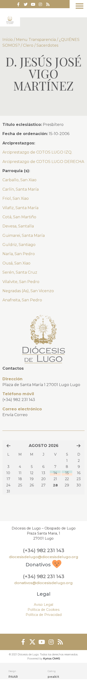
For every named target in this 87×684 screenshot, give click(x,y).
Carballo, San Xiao (19, 180)
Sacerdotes (47, 45)
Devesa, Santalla (18, 226)
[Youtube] (33, 4)
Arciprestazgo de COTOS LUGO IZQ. (37, 152)
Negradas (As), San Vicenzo (28, 291)
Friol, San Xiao (15, 198)
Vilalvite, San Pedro (20, 281)
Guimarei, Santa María (23, 235)
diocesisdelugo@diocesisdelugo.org (43, 557)
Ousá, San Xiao (16, 263)
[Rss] (48, 4)
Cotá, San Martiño (19, 217)
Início (7, 39)
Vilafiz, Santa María (20, 208)
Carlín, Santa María (20, 189)
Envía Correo (15, 415)
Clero (28, 45)
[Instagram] (51, 642)
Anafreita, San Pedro (22, 300)
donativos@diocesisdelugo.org (43, 583)
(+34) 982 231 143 (18, 399)
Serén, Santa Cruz (19, 272)
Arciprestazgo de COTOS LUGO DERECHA (43, 161)
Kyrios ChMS (51, 658)
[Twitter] (26, 4)
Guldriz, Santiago (19, 244)
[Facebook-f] (18, 4)
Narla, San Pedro (18, 254)
